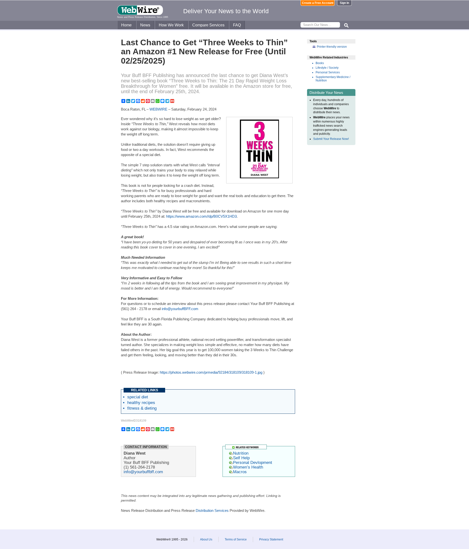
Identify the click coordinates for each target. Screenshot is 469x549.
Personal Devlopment (252, 462)
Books (320, 63)
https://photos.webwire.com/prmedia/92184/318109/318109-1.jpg (211, 372)
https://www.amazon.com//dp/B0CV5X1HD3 (201, 216)
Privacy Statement (271, 539)
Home (126, 25)
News (145, 25)
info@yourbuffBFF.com (180, 309)
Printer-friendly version (332, 46)
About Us (206, 539)
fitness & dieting (142, 408)
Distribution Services (212, 510)
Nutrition (240, 453)
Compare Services (208, 25)
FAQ (237, 25)
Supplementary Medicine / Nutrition (333, 78)
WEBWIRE (158, 109)
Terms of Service (236, 539)
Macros (240, 472)
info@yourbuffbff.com (143, 472)
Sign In (344, 3)
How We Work (171, 25)
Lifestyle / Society (327, 67)
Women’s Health (248, 467)
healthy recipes (141, 402)
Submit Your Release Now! (331, 139)
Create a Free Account (317, 3)
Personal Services (328, 72)
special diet (137, 397)
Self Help (241, 458)
